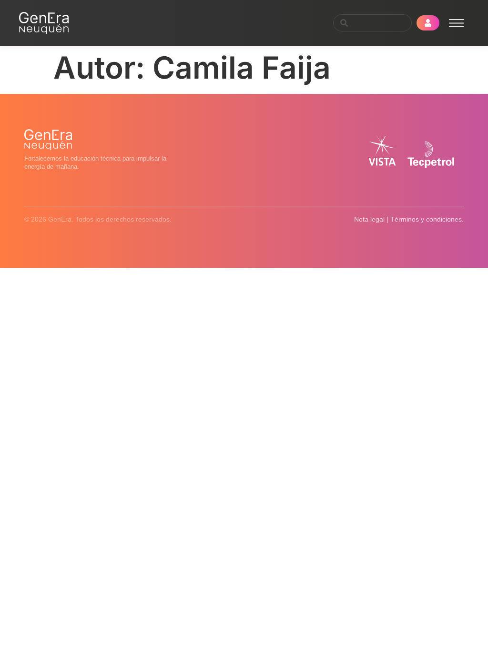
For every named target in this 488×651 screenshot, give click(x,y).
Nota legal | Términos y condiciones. (409, 219)
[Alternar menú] (456, 23)
